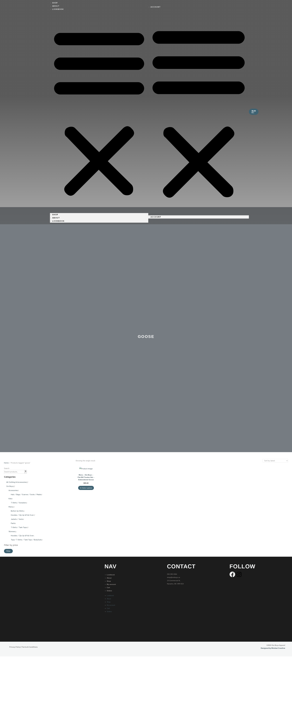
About (56, 218)
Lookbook (58, 9)
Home (6, 463)
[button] (99, 111)
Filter (8, 551)
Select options (87, 488)
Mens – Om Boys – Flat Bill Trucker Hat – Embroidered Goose (86, 477)
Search (6, 468)
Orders (109, 591)
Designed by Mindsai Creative (273, 648)
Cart (108, 587)
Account (156, 7)
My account (111, 584)
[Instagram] (239, 574)
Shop (55, 215)
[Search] (25, 472)
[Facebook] (232, 574)
